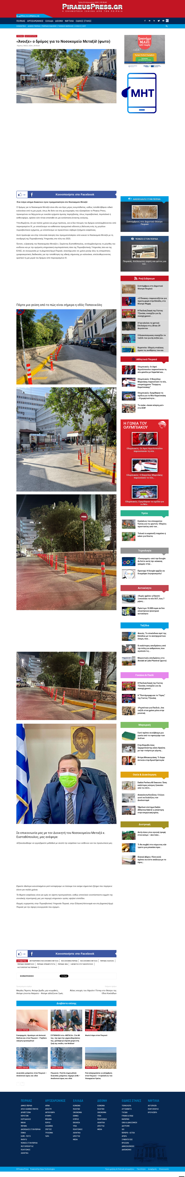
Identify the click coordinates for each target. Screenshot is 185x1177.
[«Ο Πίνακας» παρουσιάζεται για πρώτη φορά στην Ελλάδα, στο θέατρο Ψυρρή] (128, 301)
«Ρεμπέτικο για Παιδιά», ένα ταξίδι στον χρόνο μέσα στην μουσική (151, 710)
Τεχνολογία (144, 550)
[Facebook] (145, 21)
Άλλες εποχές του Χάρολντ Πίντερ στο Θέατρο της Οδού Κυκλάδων (93, 992)
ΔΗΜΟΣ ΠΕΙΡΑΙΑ (34, 26)
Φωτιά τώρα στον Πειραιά (96, 1035)
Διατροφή (144, 824)
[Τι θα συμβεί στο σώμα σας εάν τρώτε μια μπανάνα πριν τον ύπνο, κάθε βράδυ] (128, 847)
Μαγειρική (145, 725)
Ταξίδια (144, 625)
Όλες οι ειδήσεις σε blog (27, 16)
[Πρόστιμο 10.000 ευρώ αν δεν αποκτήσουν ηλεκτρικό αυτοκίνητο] (128, 611)
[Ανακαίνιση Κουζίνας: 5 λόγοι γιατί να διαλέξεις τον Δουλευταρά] (128, 797)
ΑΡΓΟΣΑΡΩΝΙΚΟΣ (35, 21)
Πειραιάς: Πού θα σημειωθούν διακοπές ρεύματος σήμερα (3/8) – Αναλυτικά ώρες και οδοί (65, 1075)
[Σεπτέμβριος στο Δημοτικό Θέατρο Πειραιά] (145, 212)
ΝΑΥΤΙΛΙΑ (69, 21)
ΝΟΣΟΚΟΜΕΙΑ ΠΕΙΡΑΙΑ (69, 961)
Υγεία (144, 513)
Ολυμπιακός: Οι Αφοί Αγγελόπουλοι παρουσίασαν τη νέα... (145, 450)
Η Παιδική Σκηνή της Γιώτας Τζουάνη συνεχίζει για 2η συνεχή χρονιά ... (150, 313)
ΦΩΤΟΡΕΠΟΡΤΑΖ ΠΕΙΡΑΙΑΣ (27, 967)
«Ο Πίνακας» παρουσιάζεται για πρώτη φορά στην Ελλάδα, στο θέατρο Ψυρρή (152, 301)
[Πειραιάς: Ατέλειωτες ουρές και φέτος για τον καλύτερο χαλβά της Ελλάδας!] (145, 251)
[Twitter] (159, 21)
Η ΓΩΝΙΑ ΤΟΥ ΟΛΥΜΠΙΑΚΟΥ (136, 425)
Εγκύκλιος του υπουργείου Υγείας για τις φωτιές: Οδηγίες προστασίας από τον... (152, 524)
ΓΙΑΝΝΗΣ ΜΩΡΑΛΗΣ (65, 26)
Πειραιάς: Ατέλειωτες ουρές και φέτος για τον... (144, 262)
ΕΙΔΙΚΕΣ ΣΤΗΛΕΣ (83, 21)
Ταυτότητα (141, 1169)
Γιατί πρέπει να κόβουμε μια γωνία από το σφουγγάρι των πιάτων (151, 735)
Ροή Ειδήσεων (147, 278)
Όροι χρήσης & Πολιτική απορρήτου (119, 1169)
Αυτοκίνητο (144, 588)
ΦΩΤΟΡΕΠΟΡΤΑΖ (30, 36)
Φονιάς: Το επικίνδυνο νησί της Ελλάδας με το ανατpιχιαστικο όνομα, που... (152, 636)
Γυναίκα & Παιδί (144, 675)
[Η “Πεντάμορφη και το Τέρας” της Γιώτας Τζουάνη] (128, 698)
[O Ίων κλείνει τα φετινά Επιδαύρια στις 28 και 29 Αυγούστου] (128, 326)
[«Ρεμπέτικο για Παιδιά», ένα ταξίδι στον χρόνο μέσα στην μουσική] (128, 710)
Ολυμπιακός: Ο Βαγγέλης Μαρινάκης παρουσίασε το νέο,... (144, 476)
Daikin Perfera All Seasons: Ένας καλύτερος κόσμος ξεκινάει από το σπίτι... (152, 785)
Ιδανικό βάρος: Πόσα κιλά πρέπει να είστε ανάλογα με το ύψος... (152, 859)
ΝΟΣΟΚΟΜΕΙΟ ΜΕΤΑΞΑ (88, 961)
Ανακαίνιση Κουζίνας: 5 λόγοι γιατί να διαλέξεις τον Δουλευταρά (151, 797)
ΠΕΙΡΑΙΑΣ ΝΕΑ (63, 964)
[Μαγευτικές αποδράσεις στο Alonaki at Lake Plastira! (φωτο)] (128, 661)
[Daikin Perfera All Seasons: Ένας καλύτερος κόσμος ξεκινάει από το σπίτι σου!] (128, 785)
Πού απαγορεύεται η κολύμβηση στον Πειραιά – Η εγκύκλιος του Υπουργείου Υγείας (98, 1075)
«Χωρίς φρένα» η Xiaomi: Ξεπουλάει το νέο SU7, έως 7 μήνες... (151, 598)
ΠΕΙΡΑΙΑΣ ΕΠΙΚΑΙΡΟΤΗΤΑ (46, 964)
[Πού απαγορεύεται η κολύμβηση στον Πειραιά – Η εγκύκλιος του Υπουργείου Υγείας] (100, 1058)
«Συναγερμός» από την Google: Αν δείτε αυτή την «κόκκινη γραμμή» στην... (152, 561)
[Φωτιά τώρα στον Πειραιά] (100, 1020)
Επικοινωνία (164, 1169)
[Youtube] (163, 21)
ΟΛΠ (84, 26)
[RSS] (154, 21)
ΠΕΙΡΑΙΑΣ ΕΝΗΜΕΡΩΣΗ (25, 964)
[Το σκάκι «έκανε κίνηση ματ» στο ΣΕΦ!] (128, 408)
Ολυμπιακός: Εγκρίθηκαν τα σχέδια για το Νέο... (144, 503)
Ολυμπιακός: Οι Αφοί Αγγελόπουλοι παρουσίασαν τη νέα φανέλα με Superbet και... (152, 369)
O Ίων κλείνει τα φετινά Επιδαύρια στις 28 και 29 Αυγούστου (149, 325)
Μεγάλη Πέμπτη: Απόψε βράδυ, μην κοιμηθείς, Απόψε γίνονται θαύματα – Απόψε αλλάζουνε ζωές (39, 992)
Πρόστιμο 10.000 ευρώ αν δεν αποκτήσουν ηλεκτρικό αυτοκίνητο (151, 611)
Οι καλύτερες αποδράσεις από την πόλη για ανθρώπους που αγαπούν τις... (152, 648)
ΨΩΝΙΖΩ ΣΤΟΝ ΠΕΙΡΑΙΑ (146, 239)
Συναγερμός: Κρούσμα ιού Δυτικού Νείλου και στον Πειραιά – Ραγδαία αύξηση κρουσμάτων (31, 1038)
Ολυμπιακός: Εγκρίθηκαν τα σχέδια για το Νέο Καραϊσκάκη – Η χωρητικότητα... (152, 395)
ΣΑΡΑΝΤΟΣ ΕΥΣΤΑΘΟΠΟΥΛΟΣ (82, 964)
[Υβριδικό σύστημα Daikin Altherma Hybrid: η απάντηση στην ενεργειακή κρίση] (128, 810)
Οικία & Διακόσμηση (144, 774)
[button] (167, 28)
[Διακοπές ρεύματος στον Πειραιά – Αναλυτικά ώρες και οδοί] (32, 1058)
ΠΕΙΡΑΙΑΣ (20, 21)
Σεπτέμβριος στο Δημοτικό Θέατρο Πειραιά (145, 223)
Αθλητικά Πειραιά (146, 359)
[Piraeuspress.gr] (92, 8)
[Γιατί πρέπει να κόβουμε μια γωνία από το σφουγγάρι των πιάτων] (128, 735)
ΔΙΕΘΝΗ (59, 21)
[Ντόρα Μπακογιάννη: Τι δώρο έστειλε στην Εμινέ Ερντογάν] (128, 760)
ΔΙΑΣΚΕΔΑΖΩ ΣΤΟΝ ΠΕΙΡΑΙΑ (146, 199)
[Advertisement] (66, 280)
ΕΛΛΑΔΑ (49, 21)
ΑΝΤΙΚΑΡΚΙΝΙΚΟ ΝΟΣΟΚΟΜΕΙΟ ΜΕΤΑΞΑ (44, 961)
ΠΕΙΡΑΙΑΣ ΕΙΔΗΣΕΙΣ (49, 26)
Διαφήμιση (152, 1169)
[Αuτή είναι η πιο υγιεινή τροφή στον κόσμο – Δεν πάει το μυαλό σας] (128, 835)
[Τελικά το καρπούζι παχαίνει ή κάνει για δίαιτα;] (128, 536)
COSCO (78, 26)
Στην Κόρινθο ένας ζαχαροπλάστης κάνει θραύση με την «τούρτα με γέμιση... (151, 748)
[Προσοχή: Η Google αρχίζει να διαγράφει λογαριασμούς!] (128, 573)
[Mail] (149, 21)
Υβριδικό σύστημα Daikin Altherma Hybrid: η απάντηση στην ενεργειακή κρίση (151, 810)
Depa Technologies (47, 1169)
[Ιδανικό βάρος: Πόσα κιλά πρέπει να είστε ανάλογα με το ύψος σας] (128, 860)
